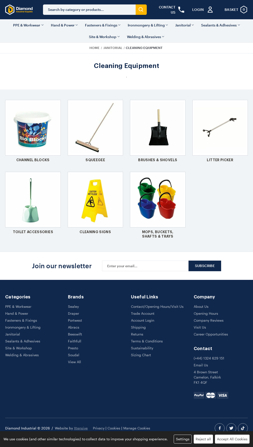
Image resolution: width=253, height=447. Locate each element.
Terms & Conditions (147, 341)
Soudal (73, 355)
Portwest (75, 320)
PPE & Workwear (26, 25)
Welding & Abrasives (144, 37)
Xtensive (81, 428)
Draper (73, 313)
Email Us (201, 365)
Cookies (113, 428)
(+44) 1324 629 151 (209, 358)
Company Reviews (209, 320)
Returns (137, 334)
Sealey (73, 306)
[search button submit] (141, 9)
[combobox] (89, 9)
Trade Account (142, 313)
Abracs (73, 327)
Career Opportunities (211, 334)
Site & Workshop (102, 37)
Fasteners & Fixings (101, 25)
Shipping (138, 327)
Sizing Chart (141, 355)
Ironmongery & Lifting (146, 25)
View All (74, 362)
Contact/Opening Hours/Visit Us (157, 306)
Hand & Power (63, 25)
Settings (183, 439)
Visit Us (200, 327)
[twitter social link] (231, 428)
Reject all (203, 439)
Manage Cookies (136, 428)
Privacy (99, 428)
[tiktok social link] (243, 428)
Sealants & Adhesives (219, 25)
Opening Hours (206, 313)
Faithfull (74, 341)
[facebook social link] (220, 428)
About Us (201, 306)
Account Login (142, 320)
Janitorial (183, 25)
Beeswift (75, 334)
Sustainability (142, 348)
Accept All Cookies (232, 439)
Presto (73, 348)
